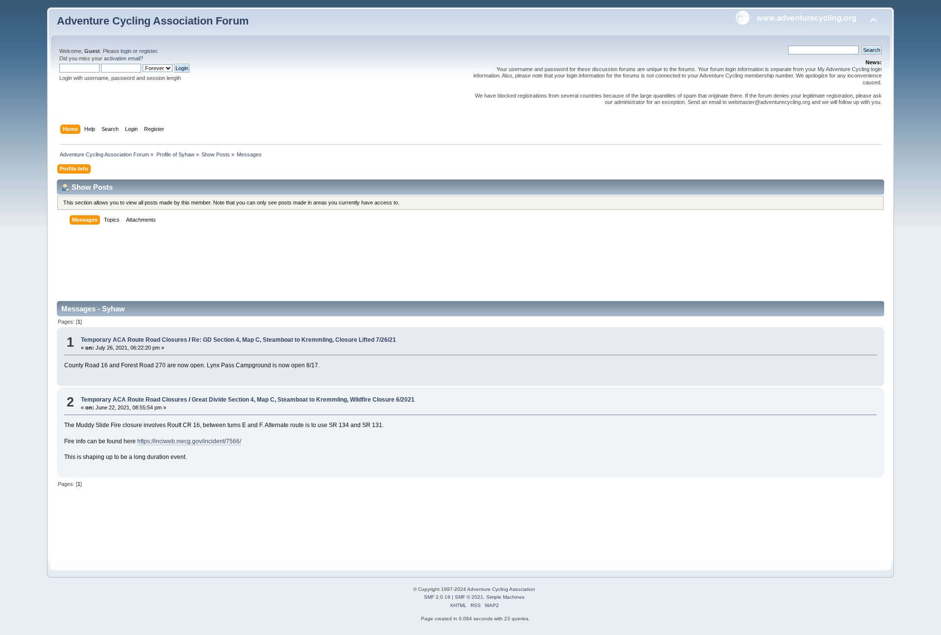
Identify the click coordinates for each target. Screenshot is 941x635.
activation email (122, 58)
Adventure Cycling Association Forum (153, 21)
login (126, 51)
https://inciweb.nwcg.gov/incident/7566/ (189, 441)
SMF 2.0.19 (437, 597)
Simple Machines (505, 597)
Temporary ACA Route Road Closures (135, 339)
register (148, 51)
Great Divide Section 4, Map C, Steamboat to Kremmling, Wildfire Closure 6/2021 (303, 399)
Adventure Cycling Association (501, 589)
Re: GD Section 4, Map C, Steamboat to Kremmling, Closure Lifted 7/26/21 (294, 339)
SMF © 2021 (469, 597)
